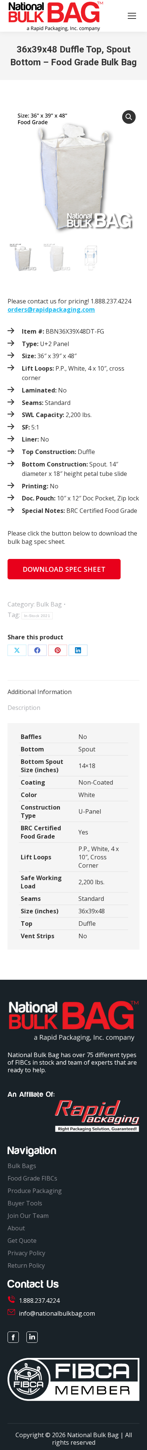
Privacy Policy (26, 1253)
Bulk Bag (49, 604)
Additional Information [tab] (40, 692)
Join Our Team (28, 1215)
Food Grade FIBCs (32, 1178)
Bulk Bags (22, 1166)
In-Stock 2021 (37, 616)
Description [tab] (24, 707)
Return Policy (26, 1265)
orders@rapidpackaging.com (51, 309)
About (16, 1228)
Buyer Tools (25, 1203)
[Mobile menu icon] (131, 15)
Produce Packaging (35, 1190)
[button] (129, 117)
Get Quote (22, 1240)
